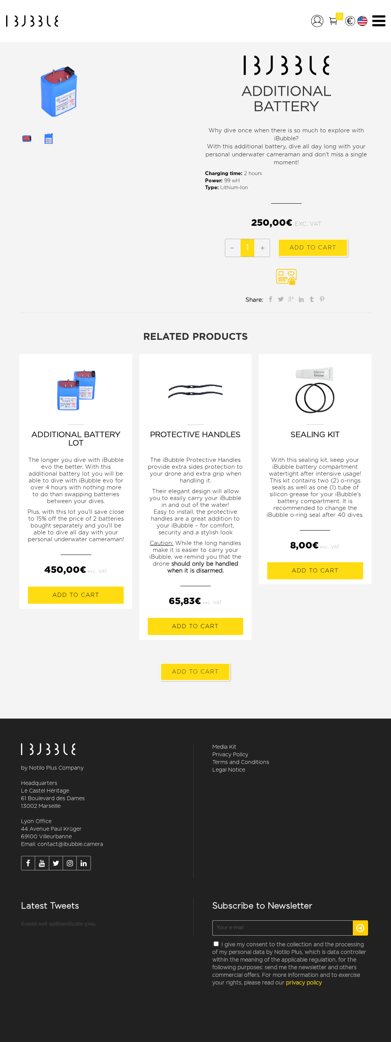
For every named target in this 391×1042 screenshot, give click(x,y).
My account (317, 21)
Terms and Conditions (240, 762)
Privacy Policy (230, 754)
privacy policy (304, 983)
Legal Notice (228, 770)
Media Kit (224, 747)
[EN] (362, 21)
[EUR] (350, 21)
